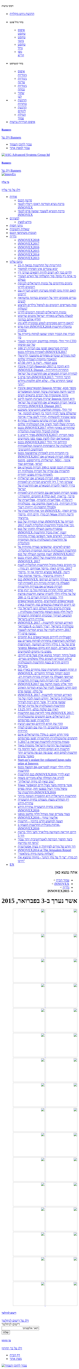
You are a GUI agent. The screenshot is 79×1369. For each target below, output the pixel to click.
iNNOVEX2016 (28, 247)
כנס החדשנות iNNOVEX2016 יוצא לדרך (44, 774)
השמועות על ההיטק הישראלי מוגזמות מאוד (44, 745)
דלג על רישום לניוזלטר (15, 1320)
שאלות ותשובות (19, 229)
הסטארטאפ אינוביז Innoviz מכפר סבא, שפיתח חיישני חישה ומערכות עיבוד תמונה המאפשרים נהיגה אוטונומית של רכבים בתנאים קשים (47, 391)
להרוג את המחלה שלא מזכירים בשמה (41, 778)
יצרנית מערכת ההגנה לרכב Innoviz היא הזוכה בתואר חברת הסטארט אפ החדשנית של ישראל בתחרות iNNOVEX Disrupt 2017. (47, 402)
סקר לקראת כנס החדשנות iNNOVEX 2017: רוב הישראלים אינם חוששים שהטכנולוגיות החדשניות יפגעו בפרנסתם (46, 716)
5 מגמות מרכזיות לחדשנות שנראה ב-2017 (43, 741)
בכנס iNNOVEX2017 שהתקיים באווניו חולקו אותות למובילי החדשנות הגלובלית (46, 429)
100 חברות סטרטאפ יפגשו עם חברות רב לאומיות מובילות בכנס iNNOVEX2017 (43, 350)
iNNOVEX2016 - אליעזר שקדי (38, 817)
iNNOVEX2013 (28, 258)
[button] (22, 13)
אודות (13, 196)
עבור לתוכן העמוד (21, 144)
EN (12, 864)
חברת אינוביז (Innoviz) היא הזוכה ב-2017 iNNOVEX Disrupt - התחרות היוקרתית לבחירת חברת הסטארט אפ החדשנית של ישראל (47, 370)
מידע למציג (24, 222)
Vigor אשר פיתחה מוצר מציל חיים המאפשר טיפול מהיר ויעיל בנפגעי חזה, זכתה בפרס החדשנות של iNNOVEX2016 (45, 788)
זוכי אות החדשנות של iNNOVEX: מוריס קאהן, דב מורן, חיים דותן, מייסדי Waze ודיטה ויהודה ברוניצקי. (47, 514)
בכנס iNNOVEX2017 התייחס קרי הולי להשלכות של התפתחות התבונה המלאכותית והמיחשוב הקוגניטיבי (45, 445)
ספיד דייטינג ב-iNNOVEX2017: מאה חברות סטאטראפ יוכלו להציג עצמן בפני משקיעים (46, 436)
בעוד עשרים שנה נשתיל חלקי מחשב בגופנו (44, 814)
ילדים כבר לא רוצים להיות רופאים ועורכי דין (45, 272)
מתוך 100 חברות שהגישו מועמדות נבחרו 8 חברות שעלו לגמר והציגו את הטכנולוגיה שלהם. (46, 422)
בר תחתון (6, 1340)
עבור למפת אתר (20, 148)
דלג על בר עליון (11, 190)
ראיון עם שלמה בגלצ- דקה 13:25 (38, 709)
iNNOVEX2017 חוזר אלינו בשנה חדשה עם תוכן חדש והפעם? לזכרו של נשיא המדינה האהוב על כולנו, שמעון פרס (47, 687)
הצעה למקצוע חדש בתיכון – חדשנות (40, 821)
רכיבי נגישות (7, 5)
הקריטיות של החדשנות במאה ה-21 (39, 265)
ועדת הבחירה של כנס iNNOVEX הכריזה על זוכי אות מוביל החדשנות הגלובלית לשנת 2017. (46, 523)
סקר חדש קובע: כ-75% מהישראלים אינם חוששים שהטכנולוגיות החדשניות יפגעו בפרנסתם (47, 736)
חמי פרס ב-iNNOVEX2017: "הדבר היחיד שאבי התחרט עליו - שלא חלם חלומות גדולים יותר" (45, 380)
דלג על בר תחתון (12, 1348)
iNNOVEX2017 (28, 243)
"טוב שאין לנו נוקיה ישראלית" (36, 781)
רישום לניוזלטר (9, 1312)
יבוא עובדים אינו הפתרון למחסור (38, 269)
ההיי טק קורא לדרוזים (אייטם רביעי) (40, 723)
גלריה (13, 236)
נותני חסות (16, 225)
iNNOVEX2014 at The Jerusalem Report (44, 850)
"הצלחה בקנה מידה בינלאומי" (36, 853)
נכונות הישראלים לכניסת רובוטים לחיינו (42, 312)
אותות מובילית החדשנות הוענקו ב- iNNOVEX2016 (39, 826)
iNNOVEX (61, 883)
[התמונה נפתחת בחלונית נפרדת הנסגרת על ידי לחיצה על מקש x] (61, 931)
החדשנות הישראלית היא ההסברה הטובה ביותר (47, 796)
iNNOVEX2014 (28, 254)
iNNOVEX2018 (28, 240)
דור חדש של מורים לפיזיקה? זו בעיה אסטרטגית (47, 846)
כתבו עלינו (16, 261)
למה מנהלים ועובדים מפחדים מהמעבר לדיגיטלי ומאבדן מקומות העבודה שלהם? (47, 357)
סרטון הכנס (25, 200)
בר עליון (5, 182)
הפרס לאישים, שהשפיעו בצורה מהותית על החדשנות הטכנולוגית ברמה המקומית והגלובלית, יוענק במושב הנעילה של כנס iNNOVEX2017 (47, 550)
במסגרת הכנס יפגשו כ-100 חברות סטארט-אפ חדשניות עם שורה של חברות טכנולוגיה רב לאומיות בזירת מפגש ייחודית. (46, 471)
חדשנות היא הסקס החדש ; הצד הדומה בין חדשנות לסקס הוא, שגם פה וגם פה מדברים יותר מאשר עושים (47, 752)
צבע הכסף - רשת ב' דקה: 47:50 (37, 362)
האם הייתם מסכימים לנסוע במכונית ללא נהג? (46, 323)
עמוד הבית (62, 880)
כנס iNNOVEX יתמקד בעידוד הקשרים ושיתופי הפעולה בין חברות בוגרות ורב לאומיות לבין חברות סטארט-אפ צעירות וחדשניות (47, 583)
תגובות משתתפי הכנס (23, 232)
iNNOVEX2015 (28, 251)
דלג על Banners (11, 137)
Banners (6, 129)
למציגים (14, 218)
